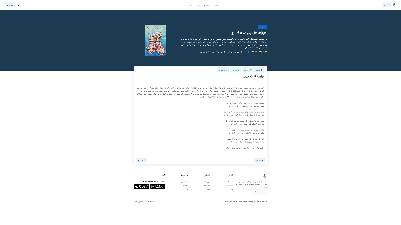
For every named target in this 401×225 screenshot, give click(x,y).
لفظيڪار (185, 184)
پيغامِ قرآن (185, 188)
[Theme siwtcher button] (19, 5)
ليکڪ (207, 4)
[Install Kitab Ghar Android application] (157, 185)
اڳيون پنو (142, 159)
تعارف (216, 4)
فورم (208, 188)
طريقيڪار (207, 181)
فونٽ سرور (184, 181)
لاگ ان (11, 4)
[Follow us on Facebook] (265, 191)
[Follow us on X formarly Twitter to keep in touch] (255, 191)
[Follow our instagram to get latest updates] (260, 191)
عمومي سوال (206, 184)
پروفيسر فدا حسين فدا (216, 51)
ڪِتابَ (198, 4)
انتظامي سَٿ (229, 184)
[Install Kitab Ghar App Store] (141, 185)
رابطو (231, 188)
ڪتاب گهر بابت (228, 181)
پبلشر (190, 4)
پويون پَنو (258, 159)
